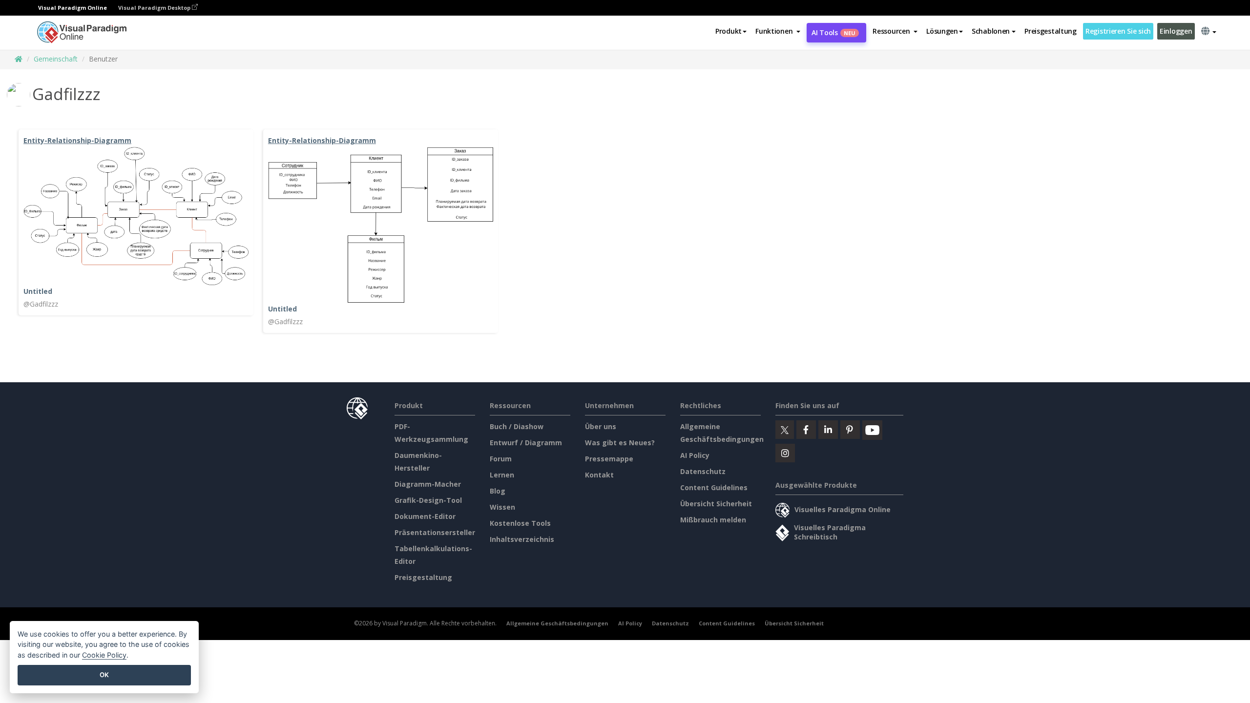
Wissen (502, 507)
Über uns (600, 426)
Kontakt (599, 474)
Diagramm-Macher (428, 484)
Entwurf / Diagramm (526, 442)
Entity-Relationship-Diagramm (77, 140)
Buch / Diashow (516, 426)
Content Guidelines (714, 487)
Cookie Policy (104, 655)
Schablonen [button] (991, 31)
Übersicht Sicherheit (716, 503)
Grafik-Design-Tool (428, 500)
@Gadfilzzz (40, 304)
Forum (501, 458)
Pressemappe (609, 458)
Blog (497, 491)
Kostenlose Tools (520, 523)
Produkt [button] (728, 31)
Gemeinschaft (56, 58)
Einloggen (1176, 31)
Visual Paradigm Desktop (155, 7)
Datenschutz (703, 471)
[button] (778, 31)
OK (104, 675)
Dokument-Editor (425, 516)
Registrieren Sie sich (1118, 31)
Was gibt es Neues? (620, 442)
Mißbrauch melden (713, 519)
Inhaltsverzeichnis (522, 539)
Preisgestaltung (1050, 31)
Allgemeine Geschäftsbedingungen (557, 623)
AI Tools (833, 32)
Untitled (37, 291)
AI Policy (694, 455)
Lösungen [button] (942, 31)
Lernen (502, 474)
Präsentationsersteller (435, 532)
